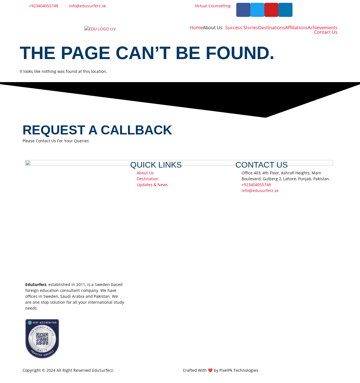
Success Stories (241, 27)
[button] (214, 27)
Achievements (323, 27)
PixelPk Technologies (238, 370)
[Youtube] (271, 10)
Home (196, 27)
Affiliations (296, 27)
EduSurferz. (103, 370)
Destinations (271, 27)
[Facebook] (243, 10)
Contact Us (326, 32)
